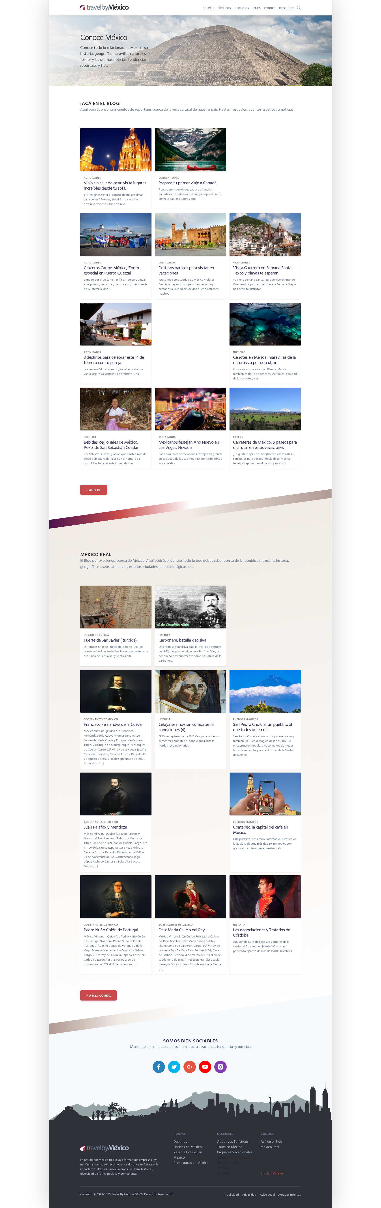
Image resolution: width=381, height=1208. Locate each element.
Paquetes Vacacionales (234, 1152)
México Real (270, 1146)
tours (256, 7)
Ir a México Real (98, 995)
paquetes (241, 7)
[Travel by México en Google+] (189, 1067)
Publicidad (232, 1194)
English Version (272, 1173)
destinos (224, 7)
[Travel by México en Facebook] (159, 1067)
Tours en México (229, 1146)
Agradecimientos (289, 1194)
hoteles (208, 7)
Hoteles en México (188, 1146)
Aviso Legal (267, 1194)
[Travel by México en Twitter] (174, 1067)
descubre (286, 7)
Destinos (180, 1141)
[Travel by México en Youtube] (205, 1067)
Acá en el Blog (271, 1141)
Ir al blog (94, 489)
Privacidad (249, 1194)
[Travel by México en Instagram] (220, 1067)
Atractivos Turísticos (232, 1141)
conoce (270, 7)
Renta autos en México (191, 1162)
